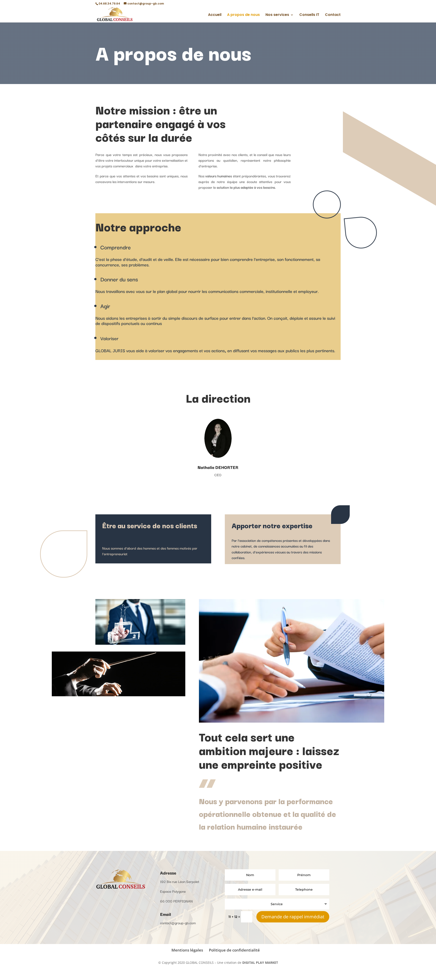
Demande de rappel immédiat (292, 917)
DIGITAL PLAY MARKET (260, 962)
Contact (333, 15)
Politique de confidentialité (234, 950)
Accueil (214, 15)
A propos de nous (243, 15)
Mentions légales (187, 950)
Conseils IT (309, 15)
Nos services (277, 15)
